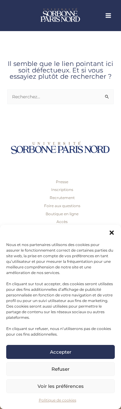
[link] (71, 15)
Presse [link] (62, 181)
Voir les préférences (61, 386)
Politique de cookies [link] (57, 400)
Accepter (60, 352)
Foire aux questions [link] (62, 205)
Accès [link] (62, 221)
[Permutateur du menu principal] (108, 15)
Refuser (60, 369)
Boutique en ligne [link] (62, 213)
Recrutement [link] (62, 197)
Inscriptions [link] (62, 189)
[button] (112, 233)
